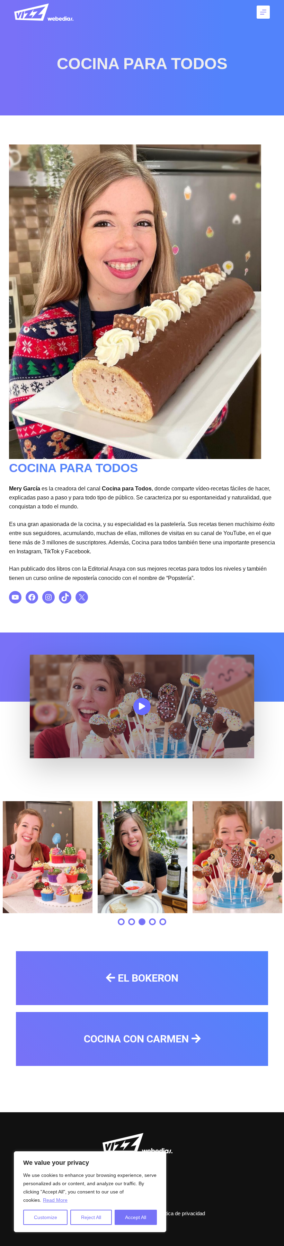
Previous (12, 857)
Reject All (91, 1217)
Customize (45, 1217)
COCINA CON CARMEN (136, 1039)
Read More (55, 1200)
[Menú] (263, 12)
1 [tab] (121, 921)
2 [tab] (131, 921)
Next (271, 857)
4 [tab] (152, 921)
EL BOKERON (148, 978)
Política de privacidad (181, 1213)
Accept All (135, 1217)
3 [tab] (142, 921)
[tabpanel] (47, 857)
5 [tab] (162, 921)
